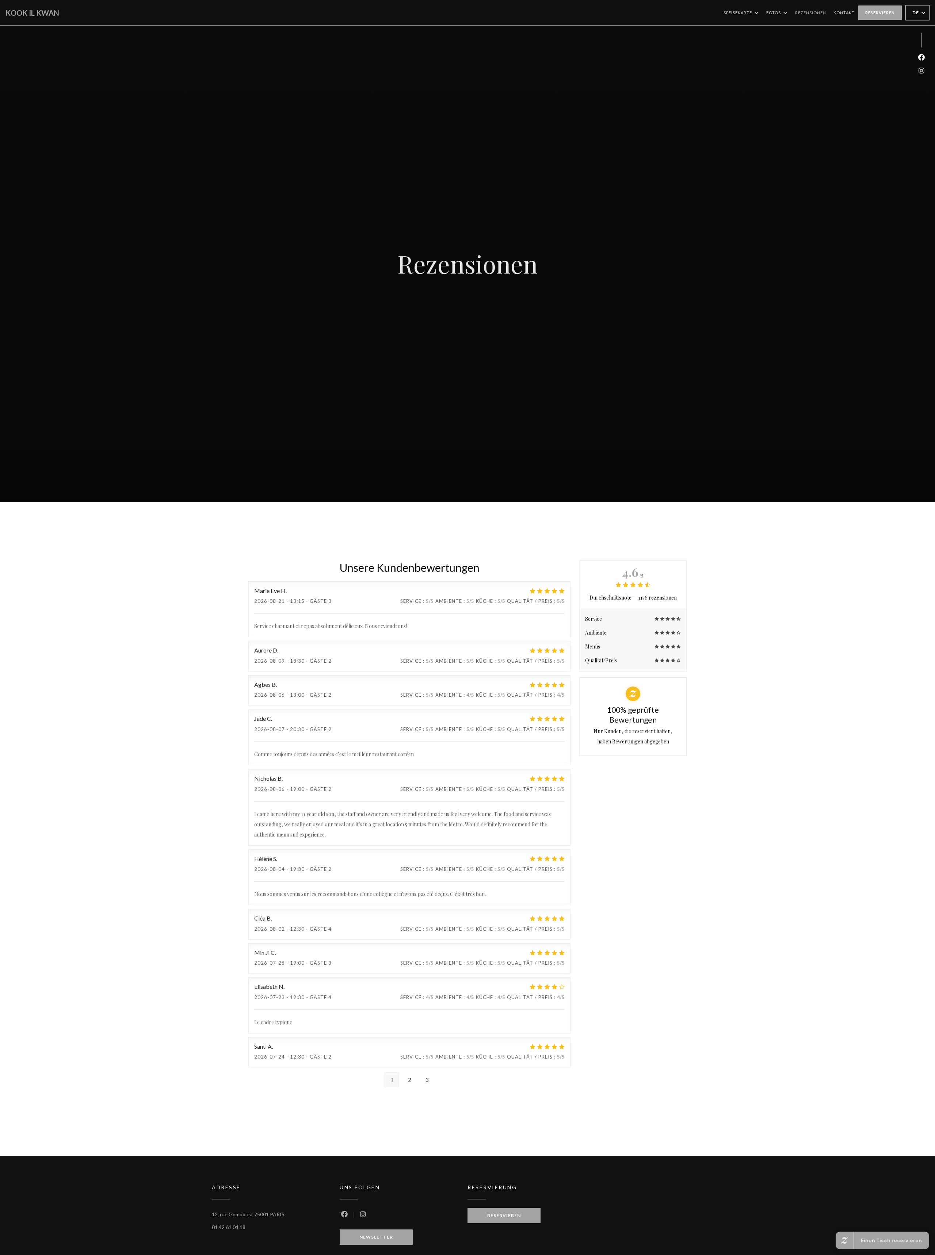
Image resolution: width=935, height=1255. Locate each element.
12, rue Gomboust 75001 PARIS (248, 1214)
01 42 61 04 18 (228, 1227)
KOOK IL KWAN (32, 12)
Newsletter (376, 1237)
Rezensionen (810, 12)
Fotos (773, 12)
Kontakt (844, 12)
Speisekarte (738, 12)
